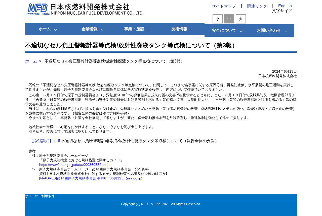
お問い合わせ (269, 30)
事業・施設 (134, 29)
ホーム (45, 29)
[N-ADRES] (90, 178)
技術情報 (179, 29)
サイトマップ (224, 6)
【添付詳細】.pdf (44, 141)
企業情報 (90, 29)
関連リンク (257, 6)
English (285, 6)
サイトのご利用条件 (40, 196)
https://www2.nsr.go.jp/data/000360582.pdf (73, 165)
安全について (224, 30)
